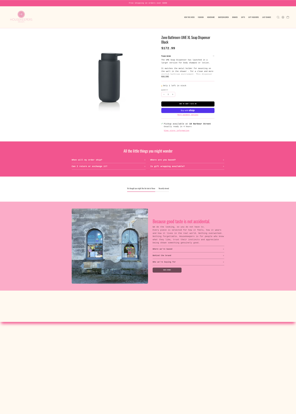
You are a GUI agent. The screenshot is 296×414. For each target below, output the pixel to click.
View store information (176, 131)
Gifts (82, 357)
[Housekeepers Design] (21, 17)
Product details (166, 56)
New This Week (87, 336)
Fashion (83, 340)
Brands (82, 353)
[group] (148, 3)
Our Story (167, 270)
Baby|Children (87, 349)
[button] (223, 17)
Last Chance (86, 365)
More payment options (187, 115)
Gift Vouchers (87, 361)
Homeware (84, 344)
